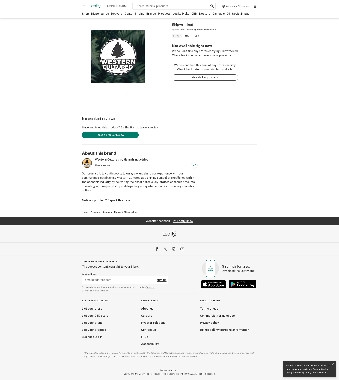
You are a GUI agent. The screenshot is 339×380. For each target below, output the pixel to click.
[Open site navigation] (84, 6)
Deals (128, 13)
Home (85, 212)
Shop (85, 13)
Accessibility (150, 344)
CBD (194, 13)
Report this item (119, 200)
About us (147, 308)
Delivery (116, 13)
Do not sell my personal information (224, 329)
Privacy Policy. (101, 290)
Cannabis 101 (221, 13)
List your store (92, 308)
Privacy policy (209, 322)
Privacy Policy (304, 372)
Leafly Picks (181, 13)
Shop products (102, 165)
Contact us (148, 329)
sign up (161, 280)
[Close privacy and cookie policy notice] (333, 363)
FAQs (144, 337)
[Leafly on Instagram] (174, 249)
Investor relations (153, 322)
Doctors (204, 13)
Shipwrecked (130, 212)
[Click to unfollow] (194, 165)
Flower (117, 212)
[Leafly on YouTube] (182, 249)
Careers (146, 315)
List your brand (92, 322)
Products (164, 13)
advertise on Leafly (117, 6)
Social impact (241, 13)
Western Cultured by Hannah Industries (195, 29)
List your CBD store (95, 315)
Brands (151, 13)
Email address (89, 274)
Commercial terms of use (217, 315)
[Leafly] (95, 6)
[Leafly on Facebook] (157, 249)
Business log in (92, 337)
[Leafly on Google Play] (242, 284)
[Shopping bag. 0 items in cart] (255, 6)
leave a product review (110, 135)
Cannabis (107, 212)
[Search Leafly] (212, 6)
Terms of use (209, 308)
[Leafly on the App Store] (213, 284)
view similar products (205, 77)
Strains (139, 13)
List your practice (94, 329)
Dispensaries (100, 13)
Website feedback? (169, 221)
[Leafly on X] (165, 249)
